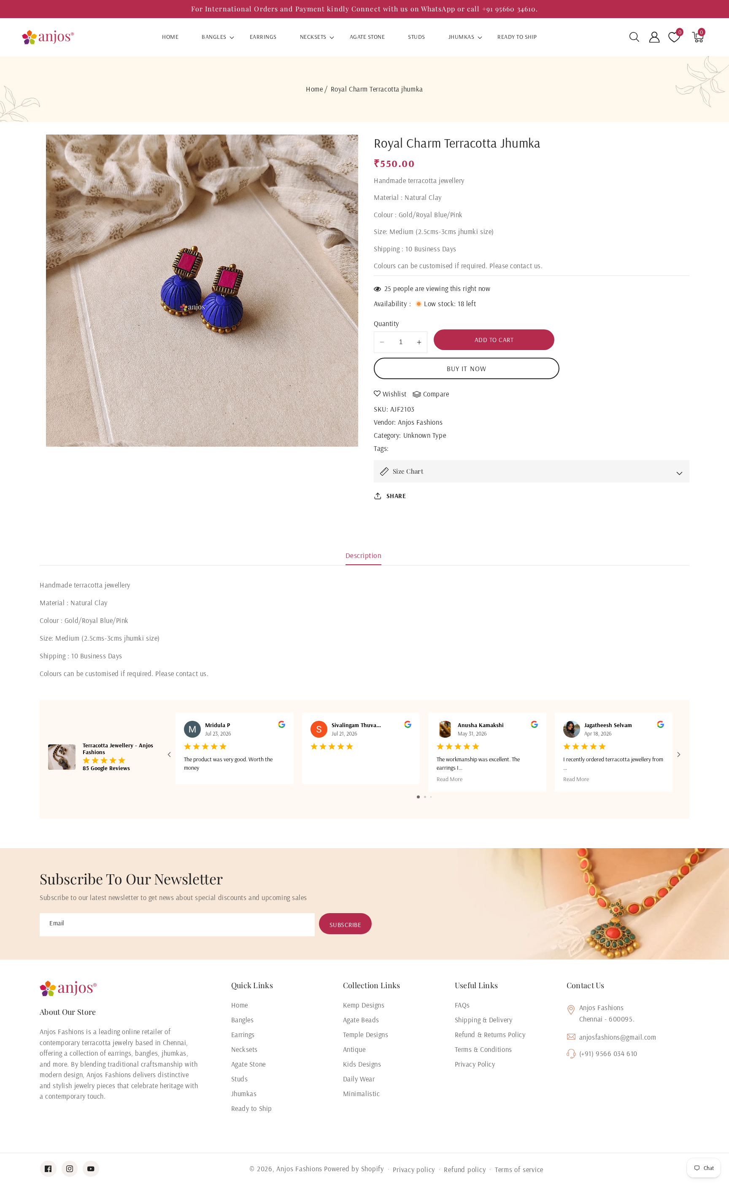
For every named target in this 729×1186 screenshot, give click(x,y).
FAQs (462, 1004)
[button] (634, 37)
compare (436, 394)
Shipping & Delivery (483, 1019)
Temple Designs (366, 1034)
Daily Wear (359, 1078)
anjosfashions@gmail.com (617, 1036)
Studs (239, 1078)
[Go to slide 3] (431, 797)
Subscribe (345, 925)
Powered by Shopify (354, 1168)
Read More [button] (449, 779)
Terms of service (519, 1169)
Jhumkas (461, 36)
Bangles (214, 36)
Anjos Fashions (420, 422)
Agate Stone (248, 1063)
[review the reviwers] (281, 726)
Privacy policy (414, 1169)
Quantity (386, 323)
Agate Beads (361, 1019)
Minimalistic (361, 1093)
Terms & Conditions (483, 1049)
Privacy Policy (475, 1063)
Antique (354, 1049)
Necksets (313, 36)
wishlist (395, 394)
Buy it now (466, 368)
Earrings (243, 1034)
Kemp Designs (364, 1004)
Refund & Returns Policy (490, 1034)
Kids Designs (362, 1063)
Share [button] (396, 496)
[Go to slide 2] (425, 797)
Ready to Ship (251, 1108)
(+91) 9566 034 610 (608, 1053)
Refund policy (465, 1169)
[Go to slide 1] (418, 796)
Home (314, 88)
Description (364, 555)
